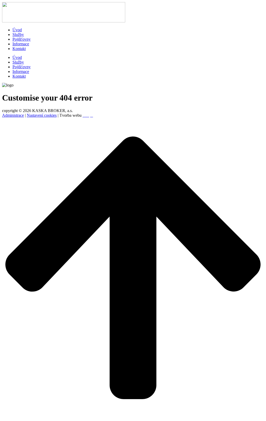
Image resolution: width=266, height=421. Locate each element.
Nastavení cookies (42, 115)
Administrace (13, 115)
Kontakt (19, 48)
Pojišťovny (21, 39)
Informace (20, 44)
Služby (18, 34)
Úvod (17, 30)
